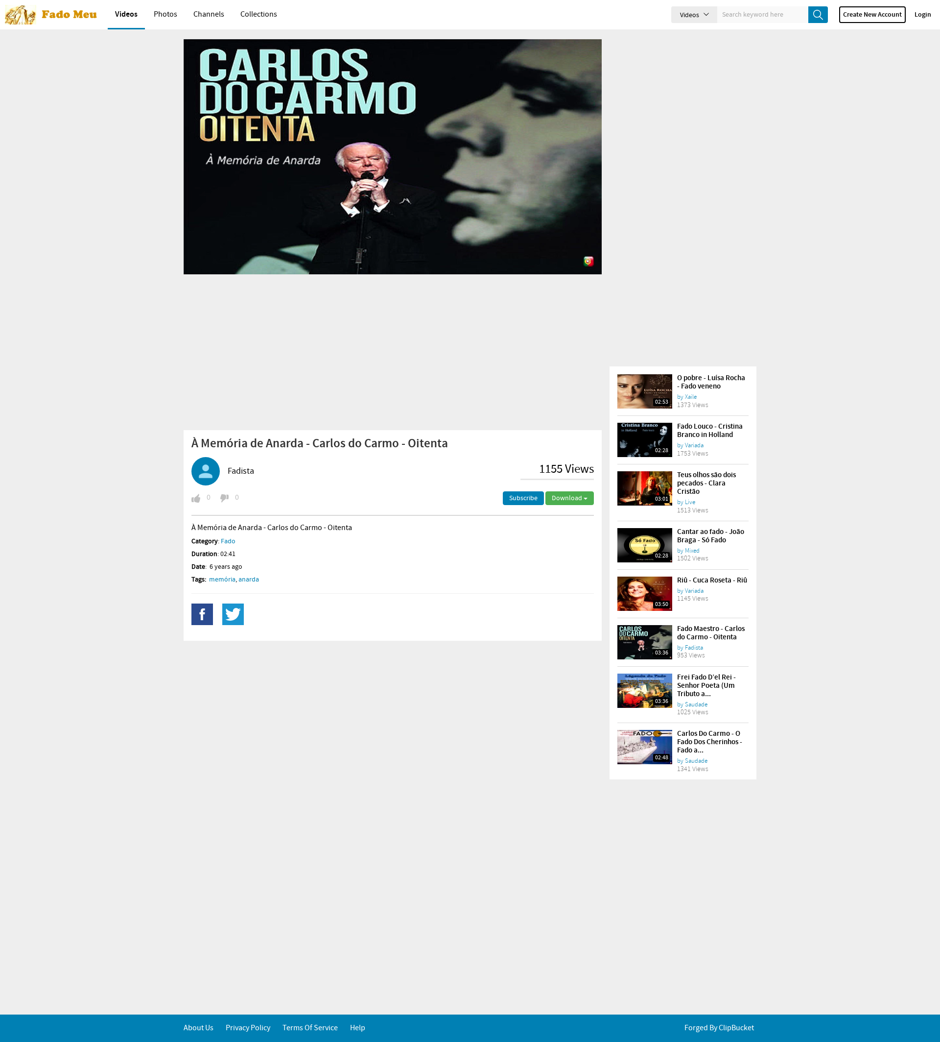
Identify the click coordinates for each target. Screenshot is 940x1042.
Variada (694, 445)
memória (222, 579)
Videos (126, 14)
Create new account (872, 14)
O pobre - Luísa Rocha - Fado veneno (711, 382)
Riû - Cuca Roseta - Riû (712, 580)
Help (357, 1028)
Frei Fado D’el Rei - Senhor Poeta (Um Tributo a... (706, 686)
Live (690, 502)
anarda (248, 579)
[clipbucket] (54, 14)
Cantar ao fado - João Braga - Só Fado (710, 536)
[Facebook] (202, 614)
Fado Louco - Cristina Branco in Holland (710, 431)
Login (923, 14)
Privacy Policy (248, 1028)
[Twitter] (233, 614)
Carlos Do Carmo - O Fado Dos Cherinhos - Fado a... (709, 742)
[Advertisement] (393, 351)
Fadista (241, 471)
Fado (228, 541)
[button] (213, 264)
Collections (258, 14)
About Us (198, 1028)
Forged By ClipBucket (719, 1028)
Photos (165, 14)
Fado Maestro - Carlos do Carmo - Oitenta (711, 633)
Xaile (691, 397)
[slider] (382, 264)
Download (568, 498)
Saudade (696, 704)
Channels (208, 14)
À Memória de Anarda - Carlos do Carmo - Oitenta (274, 47)
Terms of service (310, 1028)
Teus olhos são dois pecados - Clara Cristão (706, 483)
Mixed (692, 551)
